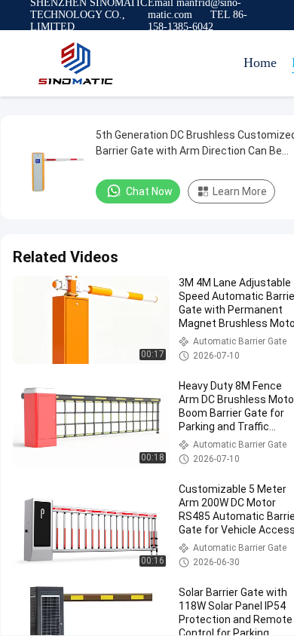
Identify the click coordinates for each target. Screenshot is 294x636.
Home (260, 62)
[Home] (75, 63)
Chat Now (149, 191)
